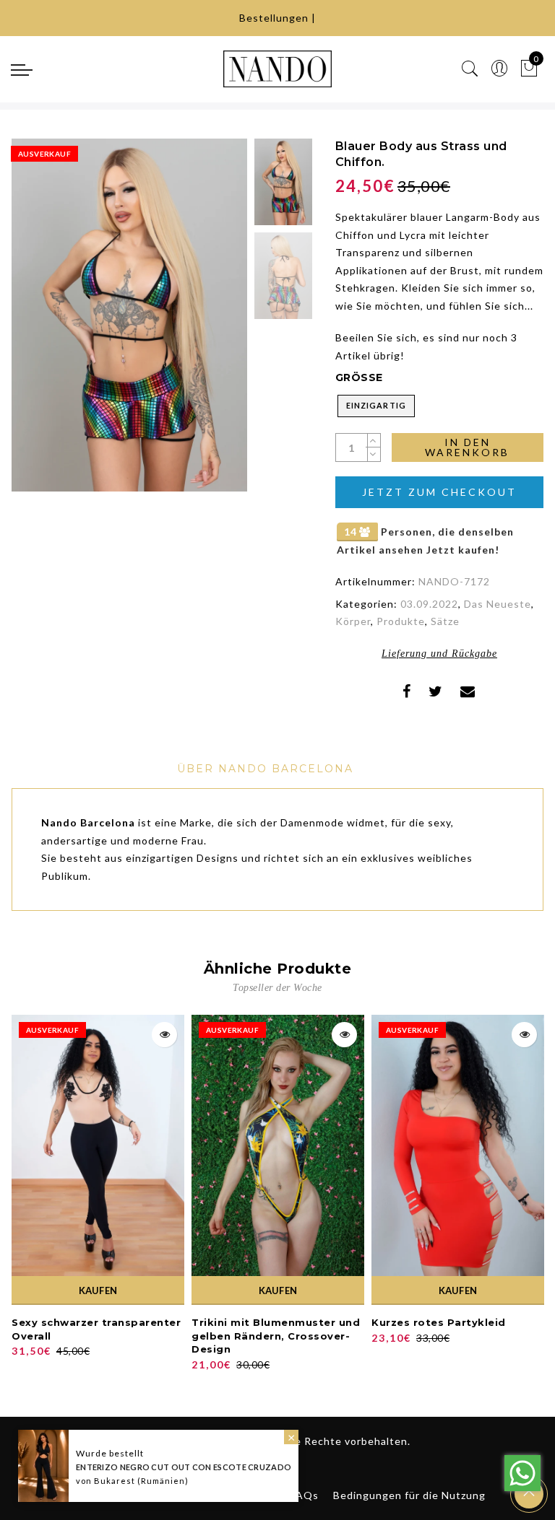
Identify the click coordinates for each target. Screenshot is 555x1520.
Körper (353, 621)
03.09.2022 (429, 604)
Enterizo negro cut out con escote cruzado (183, 1467)
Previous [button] (38, 323)
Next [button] (202, 323)
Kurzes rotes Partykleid (438, 1322)
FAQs (305, 1495)
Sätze (445, 621)
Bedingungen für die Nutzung (409, 1495)
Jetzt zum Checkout (439, 492)
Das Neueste (497, 604)
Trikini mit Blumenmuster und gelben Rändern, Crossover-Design (276, 1335)
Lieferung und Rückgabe (439, 653)
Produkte (401, 621)
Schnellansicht (164, 1034)
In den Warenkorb (467, 447)
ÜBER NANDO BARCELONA (265, 768)
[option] (129, 315)
